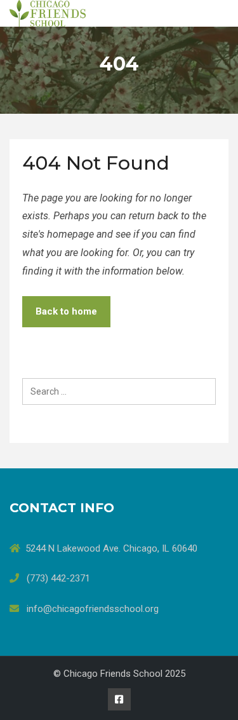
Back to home (66, 311)
